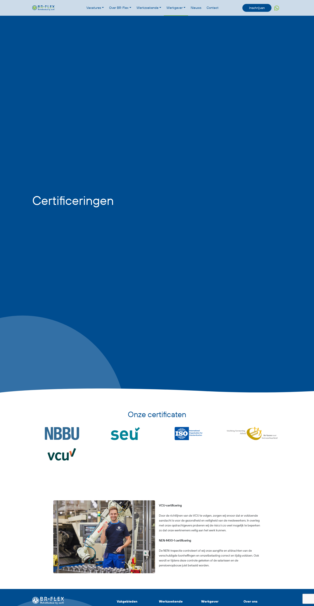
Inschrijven (257, 8)
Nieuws (196, 8)
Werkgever (174, 8)
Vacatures (93, 8)
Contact (212, 8)
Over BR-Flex (119, 8)
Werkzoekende (147, 8)
